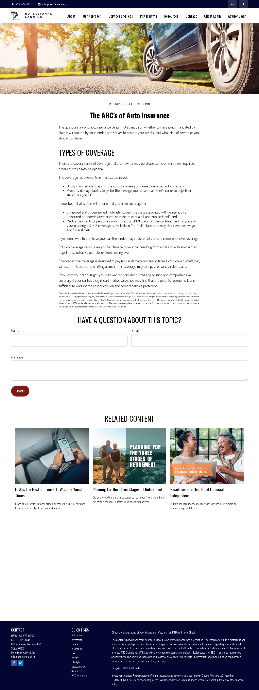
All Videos (76, 671)
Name (15, 330)
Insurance (76, 648)
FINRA (114, 679)
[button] (71, 15)
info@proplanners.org (54, 4)
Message (17, 357)
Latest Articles (78, 666)
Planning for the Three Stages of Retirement (127, 489)
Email (135, 330)
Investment (77, 639)
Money (75, 657)
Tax (73, 653)
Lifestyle (75, 662)
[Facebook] (243, 4)
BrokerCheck (188, 632)
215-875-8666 (24, 4)
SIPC (122, 679)
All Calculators (79, 675)
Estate (74, 644)
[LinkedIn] (232, 4)
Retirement (77, 635)
